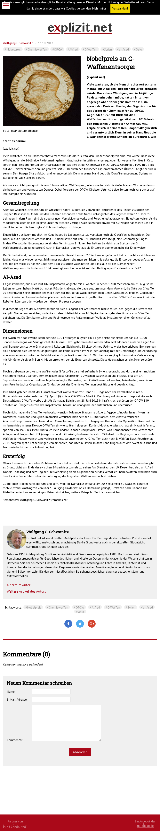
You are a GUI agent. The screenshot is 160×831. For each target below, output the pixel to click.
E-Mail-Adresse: (17, 699)
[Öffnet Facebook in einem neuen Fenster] (68, 624)
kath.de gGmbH (145, 825)
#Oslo (138, 49)
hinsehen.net (15, 825)
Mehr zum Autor (18, 585)
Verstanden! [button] (120, 8)
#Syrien (107, 49)
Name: (11, 691)
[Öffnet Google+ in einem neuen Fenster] (92, 624)
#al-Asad (123, 49)
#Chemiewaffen (36, 49)
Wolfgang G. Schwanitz (18, 43)
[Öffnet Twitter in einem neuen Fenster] (80, 624)
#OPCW (57, 49)
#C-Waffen (90, 49)
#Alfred (73, 49)
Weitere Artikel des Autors (26, 591)
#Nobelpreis (13, 49)
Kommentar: (15, 740)
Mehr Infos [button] (99, 8)
